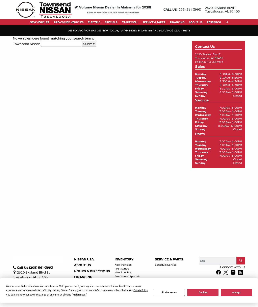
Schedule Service (166, 264)
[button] (39, 22)
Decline (203, 292)
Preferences (169, 292)
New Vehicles (123, 264)
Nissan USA (84, 259)
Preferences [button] (79, 294)
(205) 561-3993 (213, 62)
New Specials (123, 272)
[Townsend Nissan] (44, 9)
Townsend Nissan (26, 44)
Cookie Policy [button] (140, 290)
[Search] (240, 260)
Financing (83, 277)
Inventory (124, 259)
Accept (236, 292)
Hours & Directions (92, 271)
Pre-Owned (122, 268)
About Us (82, 265)
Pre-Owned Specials (127, 276)
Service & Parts (169, 259)
